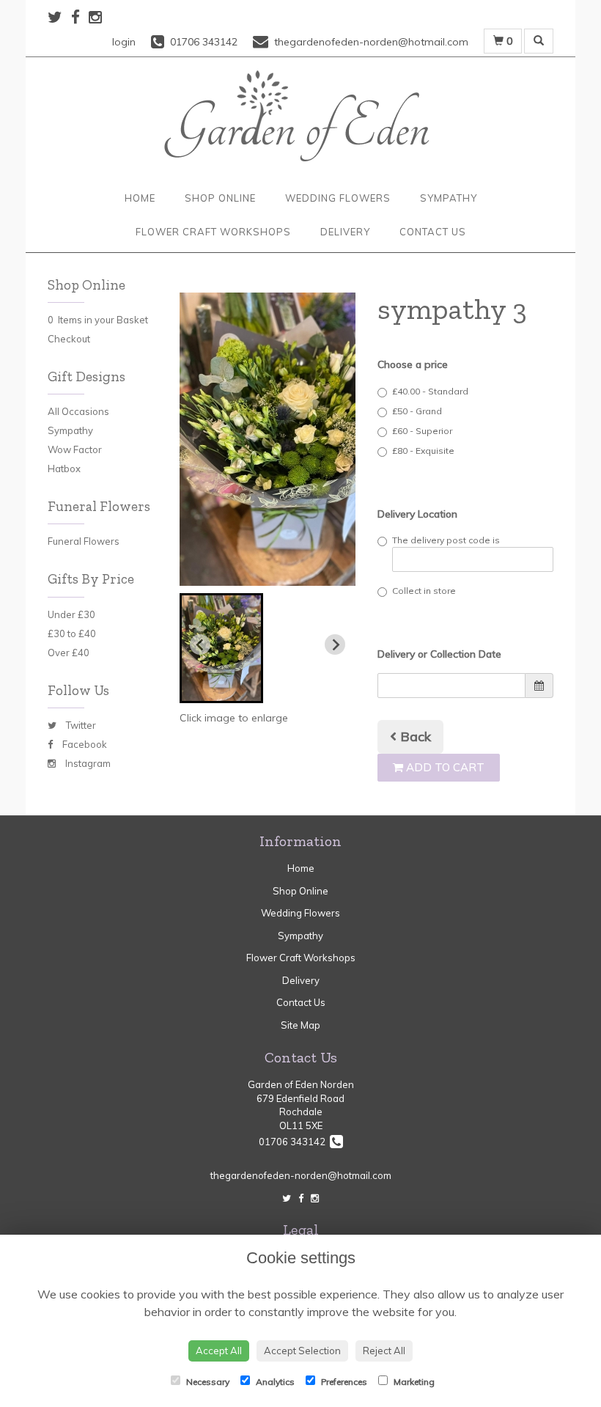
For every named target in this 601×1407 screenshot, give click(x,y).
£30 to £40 (72, 633)
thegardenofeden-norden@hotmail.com (300, 1175)
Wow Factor (75, 449)
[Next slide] (335, 644)
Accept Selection (302, 1350)
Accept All (219, 1350)
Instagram (87, 763)
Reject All (384, 1350)
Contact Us (432, 232)
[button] (221, 648)
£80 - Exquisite (423, 450)
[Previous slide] (200, 644)
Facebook (83, 744)
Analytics (274, 1381)
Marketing (413, 1381)
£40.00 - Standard (430, 391)
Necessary (206, 1381)
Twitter (80, 725)
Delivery (345, 232)
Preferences (343, 1381)
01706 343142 (294, 1141)
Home (140, 198)
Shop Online (220, 198)
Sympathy (448, 198)
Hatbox (64, 468)
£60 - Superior (422, 430)
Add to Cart (443, 767)
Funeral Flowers (83, 541)
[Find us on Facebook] (80, 16)
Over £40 (68, 652)
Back (414, 736)
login (124, 41)
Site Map (300, 1025)
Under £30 (71, 614)
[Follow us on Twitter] (59, 16)
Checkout (69, 339)
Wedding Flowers (338, 198)
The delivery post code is (446, 539)
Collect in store (424, 590)
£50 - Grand (417, 410)
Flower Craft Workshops (213, 232)
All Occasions (78, 411)
